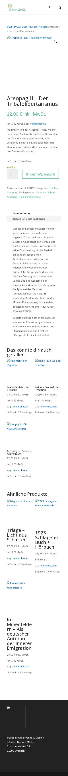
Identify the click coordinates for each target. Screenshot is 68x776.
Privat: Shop (20, 26)
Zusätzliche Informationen (29, 218)
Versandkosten (38, 124)
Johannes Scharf (45, 192)
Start (9, 26)
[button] (55, 41)
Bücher (33, 26)
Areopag (43, 26)
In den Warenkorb (40, 174)
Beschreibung (21, 213)
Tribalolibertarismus (29, 196)
